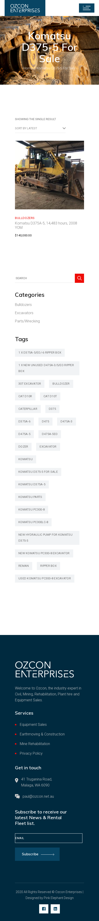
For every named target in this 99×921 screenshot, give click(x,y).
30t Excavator (29, 383)
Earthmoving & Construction (42, 734)
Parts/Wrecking (27, 321)
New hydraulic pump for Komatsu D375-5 (45, 537)
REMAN (23, 565)
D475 (45, 421)
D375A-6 (24, 421)
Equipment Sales (33, 724)
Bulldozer (61, 383)
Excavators (24, 313)
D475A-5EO (50, 434)
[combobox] (40, 128)
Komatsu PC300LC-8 (33, 522)
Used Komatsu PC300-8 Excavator (44, 578)
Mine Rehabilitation (35, 744)
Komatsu (25, 459)
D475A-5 (24, 434)
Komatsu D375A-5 (31, 484)
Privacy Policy (31, 753)
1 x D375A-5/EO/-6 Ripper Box (39, 352)
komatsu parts (30, 497)
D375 (52, 409)
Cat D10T (50, 396)
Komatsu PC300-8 (31, 509)
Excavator (48, 446)
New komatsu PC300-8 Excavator (44, 553)
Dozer (23, 446)
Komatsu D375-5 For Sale (38, 471)
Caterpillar (27, 409)
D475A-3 (67, 421)
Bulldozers (25, 218)
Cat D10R (25, 396)
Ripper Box (48, 565)
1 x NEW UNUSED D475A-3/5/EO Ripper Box (46, 368)
